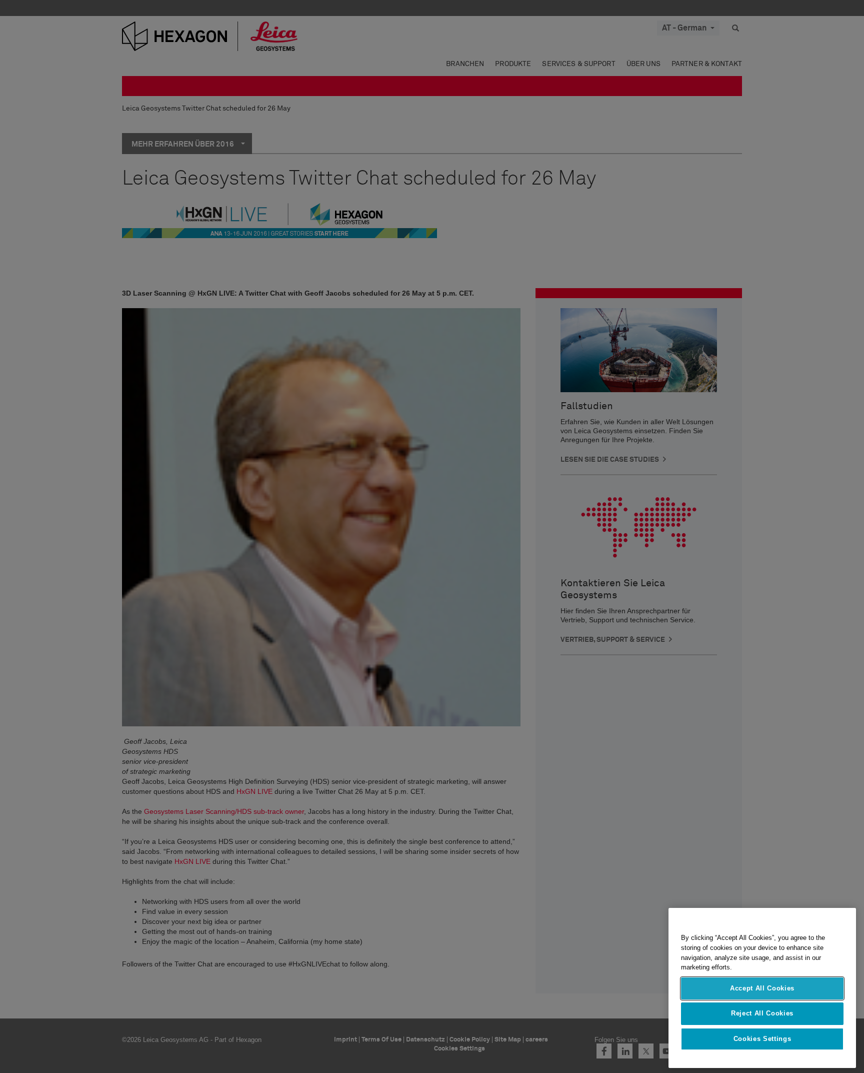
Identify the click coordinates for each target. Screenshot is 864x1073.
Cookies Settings (763, 1038)
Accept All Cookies (762, 988)
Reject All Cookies (762, 1013)
